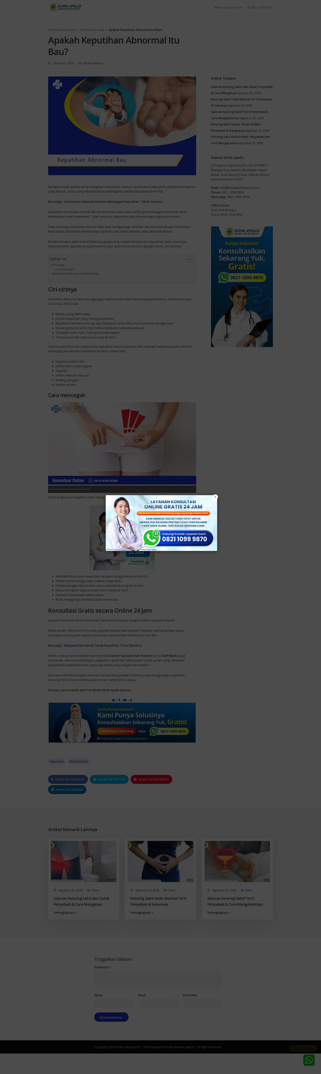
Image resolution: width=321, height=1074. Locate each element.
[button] (160, 537)
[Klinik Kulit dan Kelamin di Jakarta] (161, 523)
